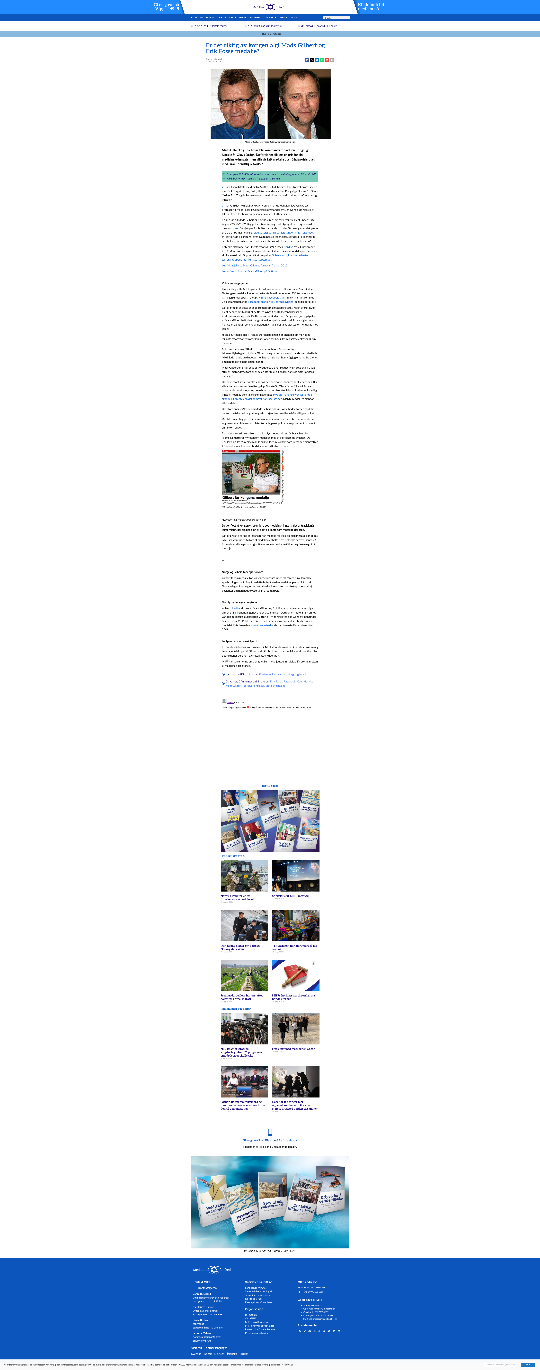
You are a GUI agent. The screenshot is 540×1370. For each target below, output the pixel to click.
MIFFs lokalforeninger (257, 1322)
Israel (235, 228)
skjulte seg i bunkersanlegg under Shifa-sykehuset (284, 232)
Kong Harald (304, 681)
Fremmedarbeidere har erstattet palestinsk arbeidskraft (242, 997)
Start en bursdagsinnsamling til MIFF (321, 1318)
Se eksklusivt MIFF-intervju (290, 896)
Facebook (289, 681)
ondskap (259, 685)
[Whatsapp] (324, 1331)
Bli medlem (197, 17)
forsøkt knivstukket (262, 625)
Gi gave (210, 17)
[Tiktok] (319, 1331)
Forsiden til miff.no (255, 1287)
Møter (242, 17)
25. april (227, 187)
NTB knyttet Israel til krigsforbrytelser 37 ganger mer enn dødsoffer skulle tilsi (241, 1052)
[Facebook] (300, 1331)
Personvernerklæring (256, 1333)
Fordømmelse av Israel (272, 674)
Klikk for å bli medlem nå (371, 6)
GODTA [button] (528, 1365)
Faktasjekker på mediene (258, 1302)
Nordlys (288, 246)
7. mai (225, 205)
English (244, 1353)
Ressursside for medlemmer (260, 1329)
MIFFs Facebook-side (271, 297)
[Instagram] (314, 1331)
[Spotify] (329, 1331)
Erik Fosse (276, 681)
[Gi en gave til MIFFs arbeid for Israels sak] (270, 1132)
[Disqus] (270, 733)
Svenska (196, 1353)
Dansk (208, 1353)
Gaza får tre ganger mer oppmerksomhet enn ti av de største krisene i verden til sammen (295, 1105)
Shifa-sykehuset (275, 685)
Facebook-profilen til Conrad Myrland (270, 301)
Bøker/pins (256, 17)
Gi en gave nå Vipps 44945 (166, 6)
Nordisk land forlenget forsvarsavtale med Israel (237, 897)
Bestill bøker (270, 786)
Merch (294, 17)
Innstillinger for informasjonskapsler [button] (500, 1365)
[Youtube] (310, 1331)
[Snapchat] (334, 1331)
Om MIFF (250, 1318)
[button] (312, 60)
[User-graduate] (339, 1331)
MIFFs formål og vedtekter (259, 1325)
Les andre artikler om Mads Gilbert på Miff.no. (249, 271)
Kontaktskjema (207, 1288)
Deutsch (219, 1353)
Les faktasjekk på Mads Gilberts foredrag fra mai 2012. (255, 265)
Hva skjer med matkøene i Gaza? (293, 1049)
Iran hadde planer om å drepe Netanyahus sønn (240, 947)
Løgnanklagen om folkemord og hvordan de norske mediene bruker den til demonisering (244, 1105)
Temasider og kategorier (258, 1295)
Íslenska (232, 1353)
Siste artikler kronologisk (259, 1291)
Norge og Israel (297, 674)
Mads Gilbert (233, 685)
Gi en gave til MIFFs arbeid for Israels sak (270, 1140)
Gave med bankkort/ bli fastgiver (319, 1308)
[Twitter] (305, 1331)
